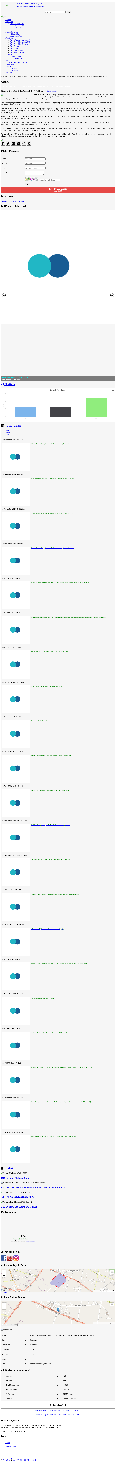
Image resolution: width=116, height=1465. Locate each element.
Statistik (9, 384)
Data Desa (9, 38)
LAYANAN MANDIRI (16, 201)
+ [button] (4, 1272)
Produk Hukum (15, 56)
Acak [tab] (7, 434)
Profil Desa (9, 22)
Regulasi (8, 54)
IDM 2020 (14, 70)
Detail (13, 1325)
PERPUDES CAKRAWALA (16, 62)
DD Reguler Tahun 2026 (15, 1177)
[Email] (13, 144)
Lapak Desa (9, 64)
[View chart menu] (112, 390)
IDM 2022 (9, 66)
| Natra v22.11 (32, 1460)
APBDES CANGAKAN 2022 (17, 1197)
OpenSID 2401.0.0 (19, 1460)
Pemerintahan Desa (12, 32)
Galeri (8, 1168)
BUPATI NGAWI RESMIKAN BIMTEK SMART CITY (33, 1187)
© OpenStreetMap (103, 1291)
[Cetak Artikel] (24, 144)
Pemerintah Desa (16, 36)
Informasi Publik (16, 58)
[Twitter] (8, 144)
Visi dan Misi (14, 34)
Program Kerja (10, 1447)
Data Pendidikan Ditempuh (19, 44)
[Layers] (112, 1272)
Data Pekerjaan (15, 46)
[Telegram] (18, 144)
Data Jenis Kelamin (17, 50)
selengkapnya (30, 1228)
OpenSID (112, 1291)
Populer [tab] (8, 432)
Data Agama (14, 48)
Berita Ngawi (51, 91)
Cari (69, 12)
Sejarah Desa (14, 30)
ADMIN (4, 201)
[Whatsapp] (29, 144)
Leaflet (95, 1291)
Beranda (8, 20)
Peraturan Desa (10, 1451)
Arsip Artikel (12, 425)
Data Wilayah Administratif (19, 40)
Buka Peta (4, 1293)
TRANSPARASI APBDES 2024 (19, 1206)
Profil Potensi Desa (17, 28)
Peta (6, 60)
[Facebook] (3, 144)
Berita (7, 1443)
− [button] (4, 1275)
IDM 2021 (14, 68)
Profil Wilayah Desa (17, 24)
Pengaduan (9, 72)
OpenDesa (6, 1460)
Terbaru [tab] (8, 430)
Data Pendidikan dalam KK (20, 42)
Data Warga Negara (17, 52)
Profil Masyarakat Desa (18, 26)
